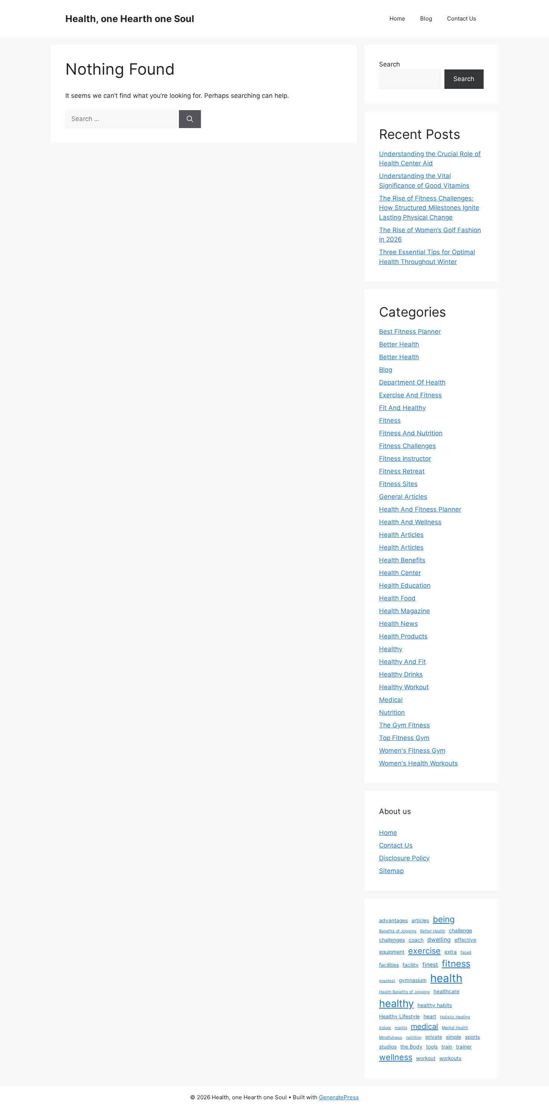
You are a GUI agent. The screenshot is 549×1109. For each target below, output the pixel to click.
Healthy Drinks (401, 674)
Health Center (400, 573)
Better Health (399, 344)
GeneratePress (339, 1097)
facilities (389, 965)
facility (411, 965)
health (446, 978)
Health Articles (401, 534)
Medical (391, 699)
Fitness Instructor (405, 458)
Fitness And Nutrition (411, 433)
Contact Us (461, 18)
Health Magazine (404, 611)
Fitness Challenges (407, 446)
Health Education (405, 585)
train (446, 1047)
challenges (392, 940)
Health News (398, 623)
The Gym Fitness (404, 725)
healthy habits (435, 1005)
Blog (426, 18)
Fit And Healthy (402, 407)
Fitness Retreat (402, 471)
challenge (460, 931)
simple (453, 1037)
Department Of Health (412, 382)
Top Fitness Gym (404, 738)
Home (397, 18)
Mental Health (455, 1027)
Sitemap (391, 871)
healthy (396, 1003)
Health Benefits (402, 560)
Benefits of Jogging (397, 931)
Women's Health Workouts (418, 763)
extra (450, 952)
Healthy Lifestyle (399, 1016)
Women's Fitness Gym (412, 750)
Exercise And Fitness (410, 395)
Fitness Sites (398, 484)
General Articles (403, 496)
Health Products (403, 636)
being (444, 919)
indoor (385, 1027)
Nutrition (392, 712)
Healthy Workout (404, 687)
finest (430, 964)
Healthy (390, 649)
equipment (391, 952)
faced (465, 952)
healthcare (446, 991)
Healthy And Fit (402, 661)
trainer (464, 1047)
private (433, 1037)
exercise (424, 951)
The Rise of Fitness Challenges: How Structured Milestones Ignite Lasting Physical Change (429, 208)
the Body (411, 1047)
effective (465, 940)
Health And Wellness (410, 522)
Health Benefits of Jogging (404, 992)
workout (425, 1058)
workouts (450, 1058)
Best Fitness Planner (410, 331)
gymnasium (413, 980)
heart (430, 1016)
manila (401, 1027)
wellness (395, 1057)
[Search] (190, 119)
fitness (456, 963)
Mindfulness (390, 1037)
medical (424, 1026)
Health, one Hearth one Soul (129, 18)
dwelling (439, 939)
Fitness (390, 420)
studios (388, 1047)
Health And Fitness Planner (420, 509)
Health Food (397, 598)
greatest (387, 980)
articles (420, 920)
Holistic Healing (455, 1017)
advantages (393, 920)
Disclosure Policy (404, 858)
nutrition (414, 1037)
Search (389, 64)
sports (472, 1037)
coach (416, 940)
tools (432, 1047)
